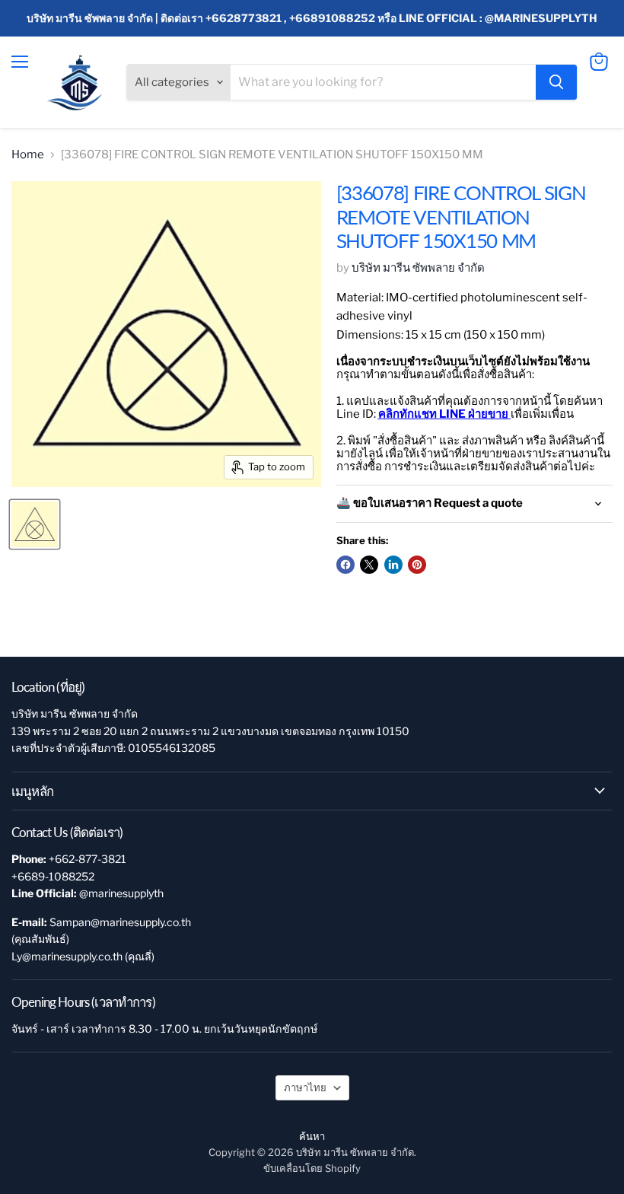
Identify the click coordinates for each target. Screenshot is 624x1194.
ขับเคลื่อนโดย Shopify (312, 1168)
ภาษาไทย (305, 1087)
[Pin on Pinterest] (417, 565)
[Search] (556, 82)
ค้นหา (312, 1136)
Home (27, 154)
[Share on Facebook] (345, 565)
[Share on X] (369, 565)
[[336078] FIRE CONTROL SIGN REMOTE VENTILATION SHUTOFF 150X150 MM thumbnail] (34, 524)
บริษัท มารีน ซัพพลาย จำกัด (418, 268)
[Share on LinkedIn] (393, 565)
